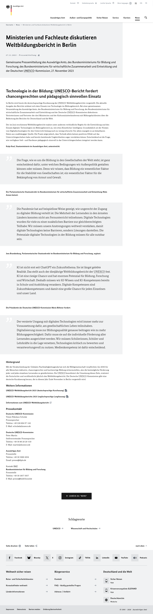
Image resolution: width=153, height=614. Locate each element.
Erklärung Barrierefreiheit (52, 609)
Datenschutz (21, 609)
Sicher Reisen (102, 18)
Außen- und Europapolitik (81, 18)
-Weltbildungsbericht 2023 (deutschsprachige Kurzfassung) (35, 390)
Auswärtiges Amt (57, 18)
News (137, 18)
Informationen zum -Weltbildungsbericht (27, 402)
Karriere (126, 18)
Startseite (9, 25)
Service (116, 18)
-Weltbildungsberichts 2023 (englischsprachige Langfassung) (35, 396)
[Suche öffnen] (146, 17)
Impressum (10, 609)
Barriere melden (34, 609)
